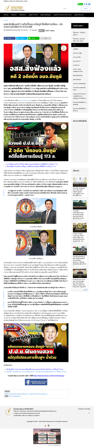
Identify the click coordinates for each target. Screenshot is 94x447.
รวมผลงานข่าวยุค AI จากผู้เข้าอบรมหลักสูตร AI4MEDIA (79, 96)
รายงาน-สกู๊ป (77, 53)
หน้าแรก (6, 15)
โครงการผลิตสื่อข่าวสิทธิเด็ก (79, 103)
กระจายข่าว (76, 61)
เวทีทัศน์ (75, 49)
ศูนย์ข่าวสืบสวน (79, 15)
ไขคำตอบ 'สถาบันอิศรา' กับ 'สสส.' (79, 40)
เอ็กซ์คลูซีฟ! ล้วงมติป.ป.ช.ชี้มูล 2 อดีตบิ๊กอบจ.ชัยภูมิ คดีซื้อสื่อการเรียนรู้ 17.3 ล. (31, 166)
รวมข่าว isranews (79, 83)
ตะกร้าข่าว (76, 65)
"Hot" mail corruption (78, 70)
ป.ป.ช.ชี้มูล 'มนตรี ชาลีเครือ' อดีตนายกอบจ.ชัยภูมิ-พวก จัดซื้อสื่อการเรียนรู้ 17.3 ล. (32, 164)
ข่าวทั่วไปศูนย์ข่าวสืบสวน (15, 394)
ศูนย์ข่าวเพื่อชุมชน (45, 15)
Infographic (78, 75)
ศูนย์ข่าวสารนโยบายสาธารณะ (63, 15)
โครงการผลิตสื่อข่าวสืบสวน (79, 109)
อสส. (19, 396)
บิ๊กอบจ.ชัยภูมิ (13, 396)
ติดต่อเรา (14, 15)
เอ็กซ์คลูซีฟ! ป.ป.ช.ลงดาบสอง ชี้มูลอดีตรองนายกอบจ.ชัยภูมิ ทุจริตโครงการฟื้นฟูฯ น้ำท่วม (34, 369)
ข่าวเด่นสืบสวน (43, 394)
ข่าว (13, 20)
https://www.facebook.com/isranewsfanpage (49, 376)
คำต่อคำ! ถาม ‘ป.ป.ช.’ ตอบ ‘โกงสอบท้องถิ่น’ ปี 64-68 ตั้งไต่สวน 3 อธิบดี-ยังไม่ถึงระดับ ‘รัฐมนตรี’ (79, 283)
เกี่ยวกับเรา (23, 15)
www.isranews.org (25, 100)
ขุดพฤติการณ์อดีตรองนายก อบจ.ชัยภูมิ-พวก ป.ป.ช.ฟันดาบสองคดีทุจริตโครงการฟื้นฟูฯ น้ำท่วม (36, 371)
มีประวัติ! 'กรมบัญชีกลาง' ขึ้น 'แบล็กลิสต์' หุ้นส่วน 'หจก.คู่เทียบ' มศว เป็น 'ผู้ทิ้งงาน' (79, 191)
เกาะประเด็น (77, 57)
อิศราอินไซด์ (77, 79)
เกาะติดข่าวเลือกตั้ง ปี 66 (79, 88)
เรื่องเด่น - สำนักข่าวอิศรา (30, 394)
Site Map (87, 409)
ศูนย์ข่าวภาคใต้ (33, 15)
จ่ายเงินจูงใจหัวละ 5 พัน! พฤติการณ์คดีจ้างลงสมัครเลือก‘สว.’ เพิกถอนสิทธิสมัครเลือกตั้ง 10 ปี (79, 261)
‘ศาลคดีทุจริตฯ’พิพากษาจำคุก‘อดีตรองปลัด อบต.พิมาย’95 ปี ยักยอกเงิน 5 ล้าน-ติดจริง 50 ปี (79, 215)
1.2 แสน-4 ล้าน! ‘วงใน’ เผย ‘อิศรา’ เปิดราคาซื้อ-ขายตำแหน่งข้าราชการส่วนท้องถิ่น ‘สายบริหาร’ (78, 238)
